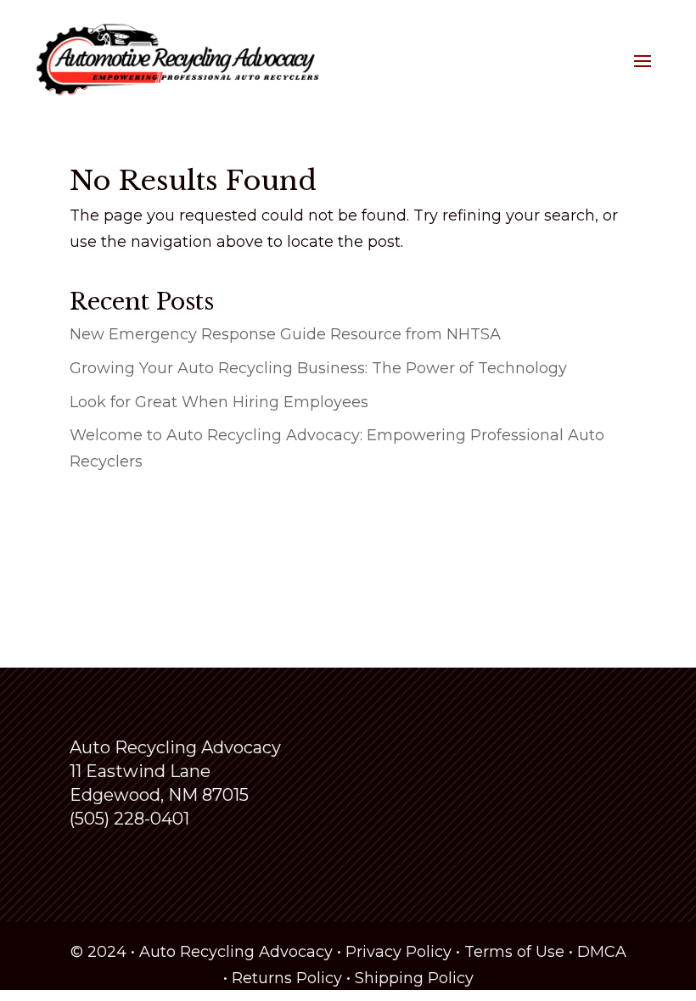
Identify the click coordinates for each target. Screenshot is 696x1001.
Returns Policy (287, 978)
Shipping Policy (414, 978)
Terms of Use (514, 951)
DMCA (601, 951)
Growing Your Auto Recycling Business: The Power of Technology (318, 368)
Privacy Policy (398, 951)
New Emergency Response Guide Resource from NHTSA (285, 334)
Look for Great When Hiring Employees (219, 402)
